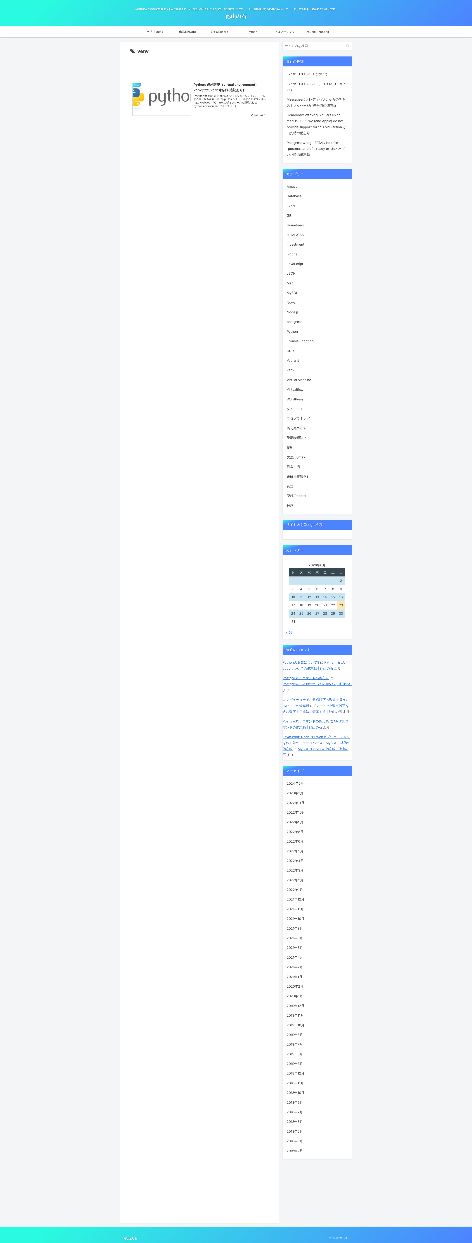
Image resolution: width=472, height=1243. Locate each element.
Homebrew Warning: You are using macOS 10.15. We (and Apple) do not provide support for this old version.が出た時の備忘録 (316, 124)
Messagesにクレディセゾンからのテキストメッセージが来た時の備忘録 (316, 102)
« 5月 (290, 632)
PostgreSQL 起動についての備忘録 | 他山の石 (317, 684)
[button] (348, 46)
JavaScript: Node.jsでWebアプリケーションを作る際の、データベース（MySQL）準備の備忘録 (316, 743)
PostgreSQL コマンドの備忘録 (306, 678)
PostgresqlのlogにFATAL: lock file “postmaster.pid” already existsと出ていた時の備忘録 (316, 149)
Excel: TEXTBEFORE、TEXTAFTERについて (317, 87)
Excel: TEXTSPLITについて (307, 74)
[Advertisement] (199, 65)
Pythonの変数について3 (301, 662)
